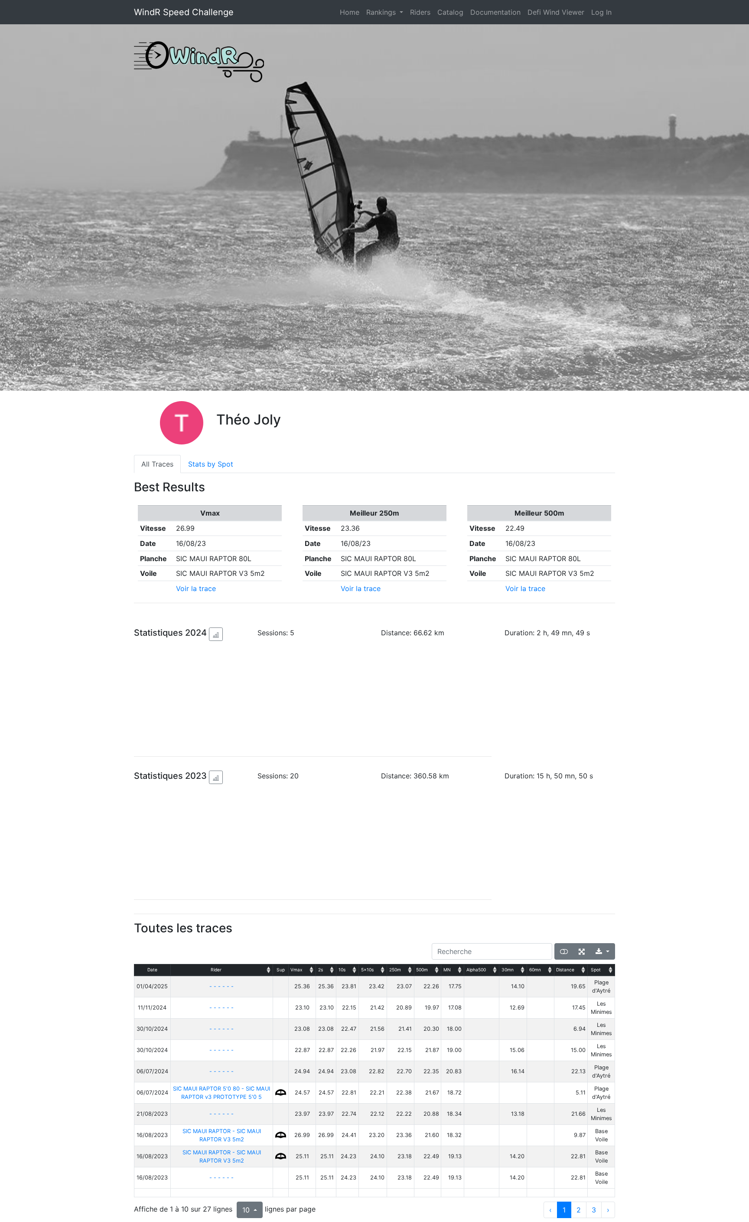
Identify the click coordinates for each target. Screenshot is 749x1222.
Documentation (495, 12)
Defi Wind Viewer (556, 12)
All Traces (157, 464)
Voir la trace (196, 588)
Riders (420, 12)
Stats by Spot (210, 464)
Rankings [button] (382, 12)
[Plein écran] (581, 951)
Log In (601, 12)
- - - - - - (221, 986)
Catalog (450, 12)
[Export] (602, 951)
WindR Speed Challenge (184, 12)
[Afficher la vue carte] (563, 951)
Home (351, 11)
